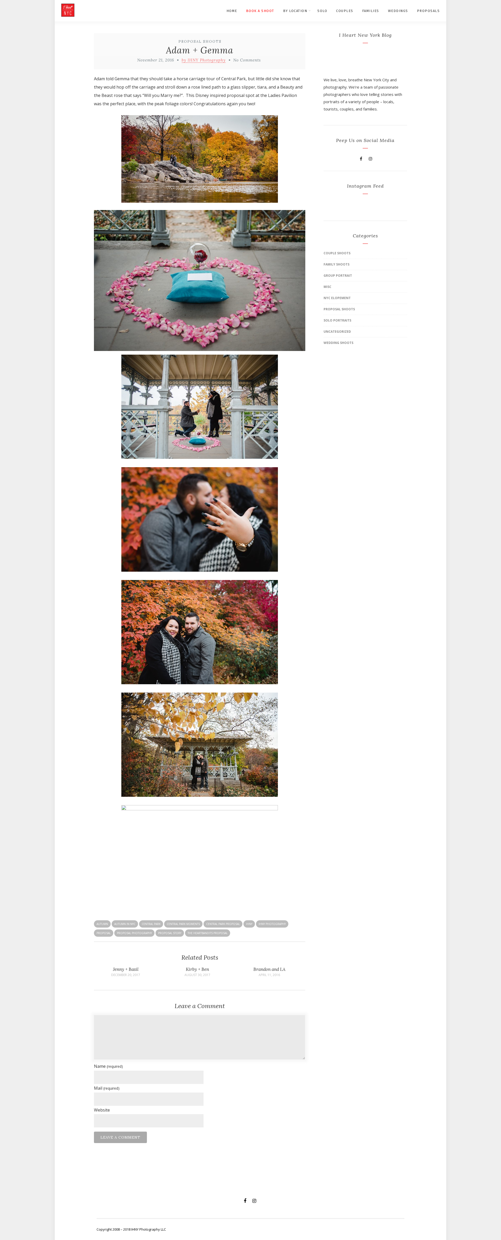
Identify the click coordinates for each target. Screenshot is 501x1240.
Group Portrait (338, 275)
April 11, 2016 (269, 975)
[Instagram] (370, 159)
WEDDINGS (398, 11)
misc (327, 287)
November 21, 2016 (155, 60)
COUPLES (344, 11)
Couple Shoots (337, 253)
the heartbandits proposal (208, 933)
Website (102, 1110)
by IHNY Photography (204, 60)
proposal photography (134, 933)
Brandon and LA (269, 969)
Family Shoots (336, 264)
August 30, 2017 (197, 975)
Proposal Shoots (200, 41)
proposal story (169, 933)
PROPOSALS (428, 11)
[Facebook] (361, 159)
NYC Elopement (337, 298)
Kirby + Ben (197, 969)
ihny (249, 924)
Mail (107, 1088)
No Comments (247, 60)
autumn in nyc (124, 924)
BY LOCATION (295, 11)
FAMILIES (370, 11)
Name (108, 1066)
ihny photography (272, 924)
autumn (102, 924)
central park (151, 924)
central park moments (183, 924)
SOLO (322, 11)
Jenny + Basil (126, 969)
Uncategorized (337, 331)
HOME (231, 11)
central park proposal (223, 924)
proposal (104, 933)
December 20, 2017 (125, 975)
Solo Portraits (337, 320)
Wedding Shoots (338, 343)
